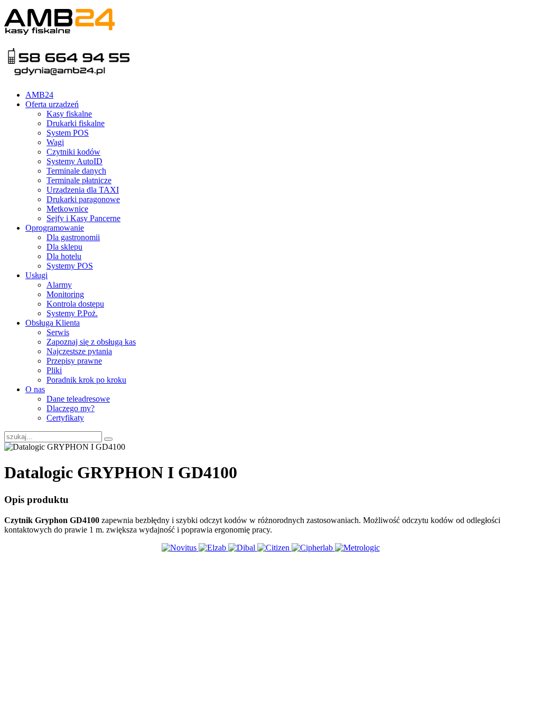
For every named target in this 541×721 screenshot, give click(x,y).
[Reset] (108, 439)
